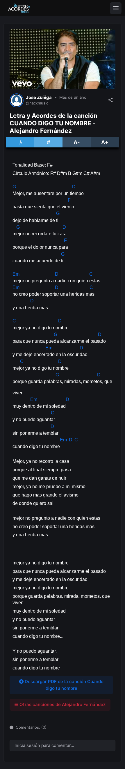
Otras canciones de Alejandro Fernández (62, 704)
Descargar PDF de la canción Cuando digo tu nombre (63, 685)
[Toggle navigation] (116, 8)
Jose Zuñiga (39, 97)
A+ (104, 142)
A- (77, 142)
